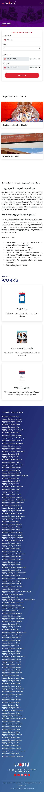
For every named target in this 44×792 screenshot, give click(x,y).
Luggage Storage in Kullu (10, 457)
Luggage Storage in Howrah (11, 699)
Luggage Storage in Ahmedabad (13, 502)
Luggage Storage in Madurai (11, 546)
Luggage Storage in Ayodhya (12, 422)
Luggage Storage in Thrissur (11, 664)
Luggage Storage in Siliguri (11, 575)
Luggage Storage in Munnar (11, 637)
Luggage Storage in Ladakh (11, 543)
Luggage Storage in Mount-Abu (12, 465)
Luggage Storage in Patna (11, 732)
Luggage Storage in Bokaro (11, 427)
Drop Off (7, 55)
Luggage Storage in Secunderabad (14, 573)
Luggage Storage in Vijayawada (13, 756)
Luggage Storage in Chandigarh (12, 513)
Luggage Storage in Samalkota (12, 486)
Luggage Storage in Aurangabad (13, 678)
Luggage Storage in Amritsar (11, 505)
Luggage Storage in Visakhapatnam (14, 500)
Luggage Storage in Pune (10, 478)
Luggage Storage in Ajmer (11, 589)
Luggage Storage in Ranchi (11, 654)
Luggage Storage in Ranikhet (12, 740)
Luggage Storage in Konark (11, 713)
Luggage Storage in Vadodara (12, 497)
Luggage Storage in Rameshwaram (14, 567)
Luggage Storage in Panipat (11, 473)
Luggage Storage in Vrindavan (12, 586)
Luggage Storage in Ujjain (10, 753)
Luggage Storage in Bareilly (11, 681)
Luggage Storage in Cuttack (11, 519)
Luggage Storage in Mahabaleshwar (14, 632)
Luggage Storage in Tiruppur (11, 581)
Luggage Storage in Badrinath (12, 508)
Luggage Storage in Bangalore (12, 594)
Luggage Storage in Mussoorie (12, 724)
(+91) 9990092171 (14, 770)
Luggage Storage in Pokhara (11, 562)
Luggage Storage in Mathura (11, 462)
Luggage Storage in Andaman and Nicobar (16, 592)
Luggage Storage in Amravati (12, 419)
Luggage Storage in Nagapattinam (13, 554)
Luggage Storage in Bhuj (10, 597)
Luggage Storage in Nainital (11, 726)
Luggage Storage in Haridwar (12, 613)
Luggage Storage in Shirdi (10, 489)
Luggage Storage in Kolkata (11, 627)
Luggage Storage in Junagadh (12, 535)
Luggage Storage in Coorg (11, 432)
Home (4, 782)
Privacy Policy (17, 782)
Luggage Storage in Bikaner (11, 683)
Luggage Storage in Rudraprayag (13, 656)
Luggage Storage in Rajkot (11, 481)
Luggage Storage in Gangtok (12, 524)
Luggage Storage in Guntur (11, 697)
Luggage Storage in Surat (10, 492)
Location (7, 36)
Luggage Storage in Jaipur (11, 702)
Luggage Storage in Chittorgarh (13, 602)
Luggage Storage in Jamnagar (12, 532)
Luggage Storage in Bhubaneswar (13, 511)
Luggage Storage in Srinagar (11, 748)
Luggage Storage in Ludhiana (12, 459)
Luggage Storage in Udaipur (11, 667)
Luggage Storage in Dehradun (12, 435)
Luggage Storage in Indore (11, 529)
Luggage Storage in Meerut (11, 548)
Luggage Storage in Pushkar (11, 565)
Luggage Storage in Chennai (11, 686)
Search (22, 75)
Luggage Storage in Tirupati (11, 494)
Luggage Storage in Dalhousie (12, 605)
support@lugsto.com (22, 771)
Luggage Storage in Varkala (11, 670)
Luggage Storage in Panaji (11, 729)
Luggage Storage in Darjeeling (12, 691)
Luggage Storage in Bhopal (11, 424)
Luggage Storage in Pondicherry (13, 648)
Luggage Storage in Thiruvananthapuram (16, 578)
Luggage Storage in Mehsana (12, 635)
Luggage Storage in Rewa (11, 484)
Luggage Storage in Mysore (11, 467)
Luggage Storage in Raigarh (11, 651)
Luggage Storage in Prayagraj (12, 735)
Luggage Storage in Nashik (11, 470)
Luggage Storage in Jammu (11, 446)
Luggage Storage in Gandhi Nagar (13, 438)
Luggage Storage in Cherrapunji (12, 430)
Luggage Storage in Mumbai (11, 551)
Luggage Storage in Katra (10, 624)
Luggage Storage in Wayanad (12, 672)
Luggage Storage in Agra (10, 416)
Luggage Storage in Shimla (11, 745)
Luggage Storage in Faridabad (12, 694)
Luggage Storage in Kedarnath (12, 710)
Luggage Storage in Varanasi (11, 583)
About (9, 782)
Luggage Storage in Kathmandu (13, 538)
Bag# (5, 44)
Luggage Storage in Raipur (11, 737)
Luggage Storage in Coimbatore (13, 689)
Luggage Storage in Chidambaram (13, 516)
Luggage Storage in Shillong (11, 659)
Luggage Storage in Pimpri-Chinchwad (15, 475)
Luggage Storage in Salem (11, 743)
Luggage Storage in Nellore (11, 556)
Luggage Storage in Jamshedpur (13, 619)
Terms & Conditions (30, 782)
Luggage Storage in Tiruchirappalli (13, 751)
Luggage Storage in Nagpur (11, 640)
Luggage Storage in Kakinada (12, 621)
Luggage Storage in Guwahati (12, 440)
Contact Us (22, 785)
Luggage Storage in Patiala (11, 645)
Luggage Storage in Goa (10, 610)
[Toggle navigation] (3, 2)
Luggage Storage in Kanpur (11, 708)
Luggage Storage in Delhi (10, 521)
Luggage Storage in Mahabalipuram (14, 718)
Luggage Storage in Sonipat (11, 662)
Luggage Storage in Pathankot (12, 559)
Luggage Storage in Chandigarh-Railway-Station (18, 600)
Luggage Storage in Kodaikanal (12, 540)
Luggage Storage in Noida (11, 643)
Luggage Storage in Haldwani (12, 527)
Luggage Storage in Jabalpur (12, 616)
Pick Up (6, 63)
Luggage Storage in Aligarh (11, 675)
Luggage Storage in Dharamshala (13, 608)
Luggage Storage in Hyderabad (12, 443)
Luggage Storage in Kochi (10, 454)
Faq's (39, 782)
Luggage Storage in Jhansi (11, 705)
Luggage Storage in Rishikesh (12, 570)
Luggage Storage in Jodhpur (11, 449)
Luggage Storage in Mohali (11, 721)
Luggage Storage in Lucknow (12, 716)
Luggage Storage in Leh (10, 629)
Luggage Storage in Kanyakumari (13, 451)
